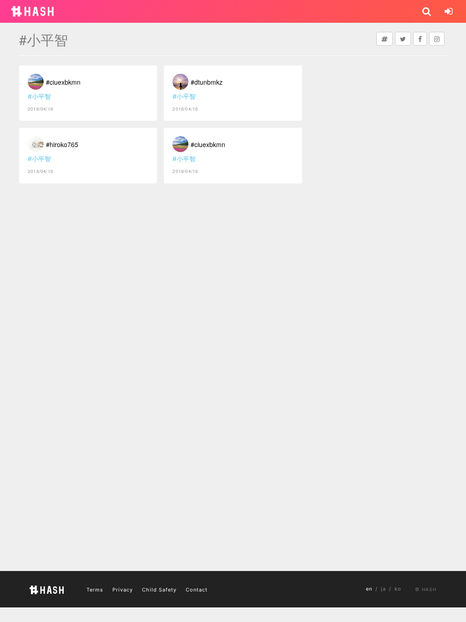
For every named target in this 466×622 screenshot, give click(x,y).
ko (398, 589)
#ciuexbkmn (63, 82)
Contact (197, 589)
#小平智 (39, 96)
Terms (94, 589)
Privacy (122, 589)
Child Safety (159, 589)
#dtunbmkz (207, 82)
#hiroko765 (62, 144)
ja (383, 589)
